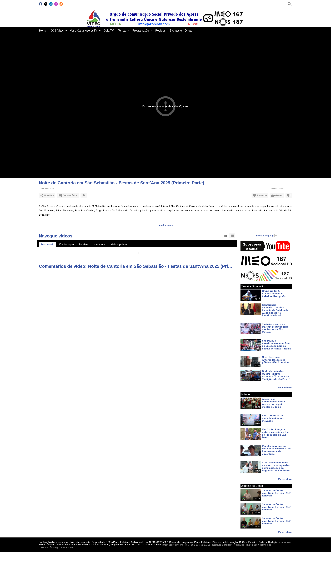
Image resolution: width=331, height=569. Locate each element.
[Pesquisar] (289, 4)
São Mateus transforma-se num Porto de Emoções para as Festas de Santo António (276, 344)
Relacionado (47, 244)
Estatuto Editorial (221, 544)
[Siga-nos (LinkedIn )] (51, 4)
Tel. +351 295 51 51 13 (197, 544)
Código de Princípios (62, 547)
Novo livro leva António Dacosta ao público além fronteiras (275, 360)
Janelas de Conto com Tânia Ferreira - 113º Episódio (276, 493)
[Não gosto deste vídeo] (288, 195)
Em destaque (66, 244)
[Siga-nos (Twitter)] (45, 4)
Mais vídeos (285, 387)
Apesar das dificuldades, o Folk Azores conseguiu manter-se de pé (273, 403)
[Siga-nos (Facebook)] (40, 4)
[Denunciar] (84, 195)
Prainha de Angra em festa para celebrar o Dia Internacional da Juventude (276, 450)
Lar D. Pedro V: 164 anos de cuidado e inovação (273, 418)
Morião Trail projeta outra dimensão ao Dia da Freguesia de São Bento (275, 433)
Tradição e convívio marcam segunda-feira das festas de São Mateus (275, 328)
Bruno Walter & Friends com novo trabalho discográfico (274, 293)
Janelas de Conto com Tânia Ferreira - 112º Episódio (276, 507)
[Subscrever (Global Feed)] (61, 4)
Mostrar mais (166, 225)
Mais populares (119, 244)
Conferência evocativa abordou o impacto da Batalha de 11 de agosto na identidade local (275, 310)
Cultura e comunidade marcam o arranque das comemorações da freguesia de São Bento (276, 466)
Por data (83, 244)
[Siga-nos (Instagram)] (56, 4)
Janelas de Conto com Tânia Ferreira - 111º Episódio (276, 521)
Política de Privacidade (245, 544)
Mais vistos (99, 244)
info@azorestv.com (172, 544)
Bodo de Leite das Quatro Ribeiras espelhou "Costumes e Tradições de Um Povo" (276, 375)
